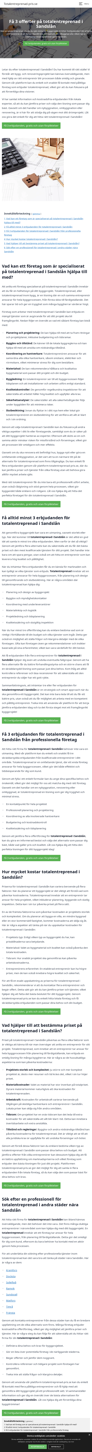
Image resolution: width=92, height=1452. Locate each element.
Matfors (10, 1300)
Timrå (9, 1306)
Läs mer (71, 1442)
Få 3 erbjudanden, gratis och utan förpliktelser (46, 43)
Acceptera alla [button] (37, 1447)
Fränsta (10, 1312)
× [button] (89, 1435)
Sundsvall (11, 1294)
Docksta (11, 1276)
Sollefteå (11, 1282)
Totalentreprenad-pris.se (20, 4)
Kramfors (11, 1270)
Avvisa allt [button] (56, 1447)
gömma (36, 213)
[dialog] (46, 1442)
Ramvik (10, 1288)
